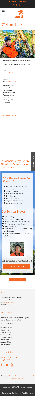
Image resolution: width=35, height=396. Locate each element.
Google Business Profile (8, 357)
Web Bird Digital (27, 393)
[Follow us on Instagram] (16, 4)
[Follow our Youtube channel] (19, 4)
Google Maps (5, 360)
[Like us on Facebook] (13, 4)
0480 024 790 (12, 82)
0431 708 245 (17, 266)
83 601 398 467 (8, 73)
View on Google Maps (8, 115)
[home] (19, 18)
